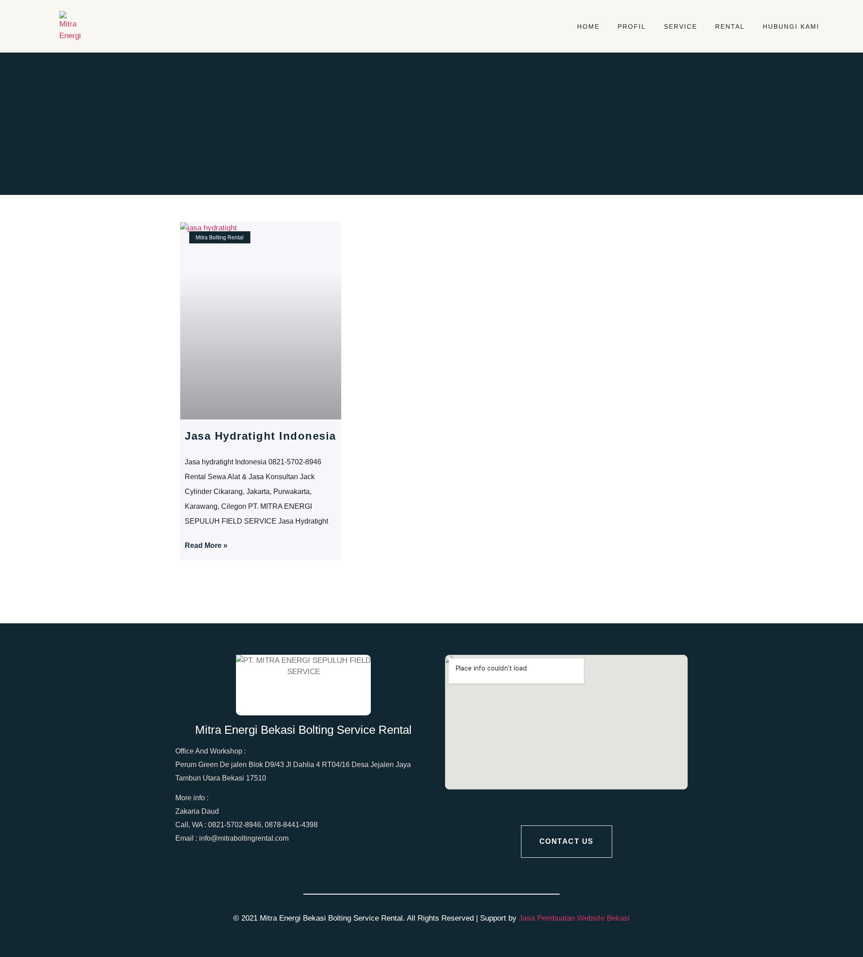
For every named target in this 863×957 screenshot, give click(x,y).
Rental (730, 26)
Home (588, 26)
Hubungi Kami (791, 26)
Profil (632, 26)
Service (680, 26)
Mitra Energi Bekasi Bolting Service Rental (303, 729)
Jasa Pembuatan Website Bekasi (574, 918)
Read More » (206, 545)
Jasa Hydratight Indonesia (260, 436)
